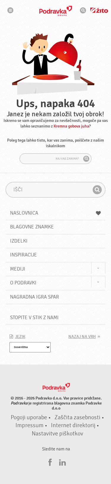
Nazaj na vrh (82, 336)
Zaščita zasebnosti (77, 417)
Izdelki (19, 241)
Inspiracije (23, 255)
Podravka (55, 10)
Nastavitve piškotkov (57, 433)
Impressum (29, 425)
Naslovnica (24, 213)
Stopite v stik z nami (34, 317)
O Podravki (23, 283)
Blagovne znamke (32, 227)
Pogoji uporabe (29, 417)
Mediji (17, 269)
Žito (99, 10)
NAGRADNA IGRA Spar (34, 297)
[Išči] (86, 158)
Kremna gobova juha (71, 126)
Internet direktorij (73, 425)
